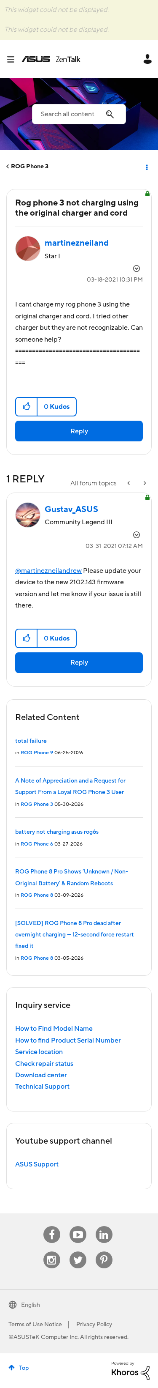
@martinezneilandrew (48, 571)
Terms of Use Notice (35, 1324)
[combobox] (79, 114)
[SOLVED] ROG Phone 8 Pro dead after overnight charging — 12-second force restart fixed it (74, 935)
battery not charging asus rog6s (57, 832)
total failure (31, 741)
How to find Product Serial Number (68, 1040)
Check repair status (44, 1063)
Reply (79, 431)
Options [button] (146, 167)
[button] (26, 407)
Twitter (77, 1251)
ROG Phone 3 (29, 166)
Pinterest (104, 1251)
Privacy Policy (94, 1324)
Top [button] (24, 1368)
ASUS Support (37, 1164)
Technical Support (42, 1086)
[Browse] (13, 59)
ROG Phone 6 (37, 844)
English (30, 1305)
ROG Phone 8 (37, 895)
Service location (39, 1052)
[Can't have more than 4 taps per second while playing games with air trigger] (144, 483)
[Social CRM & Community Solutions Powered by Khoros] (131, 1370)
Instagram (52, 1251)
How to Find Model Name (54, 1028)
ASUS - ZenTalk (50, 59)
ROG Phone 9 (37, 753)
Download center (41, 1075)
